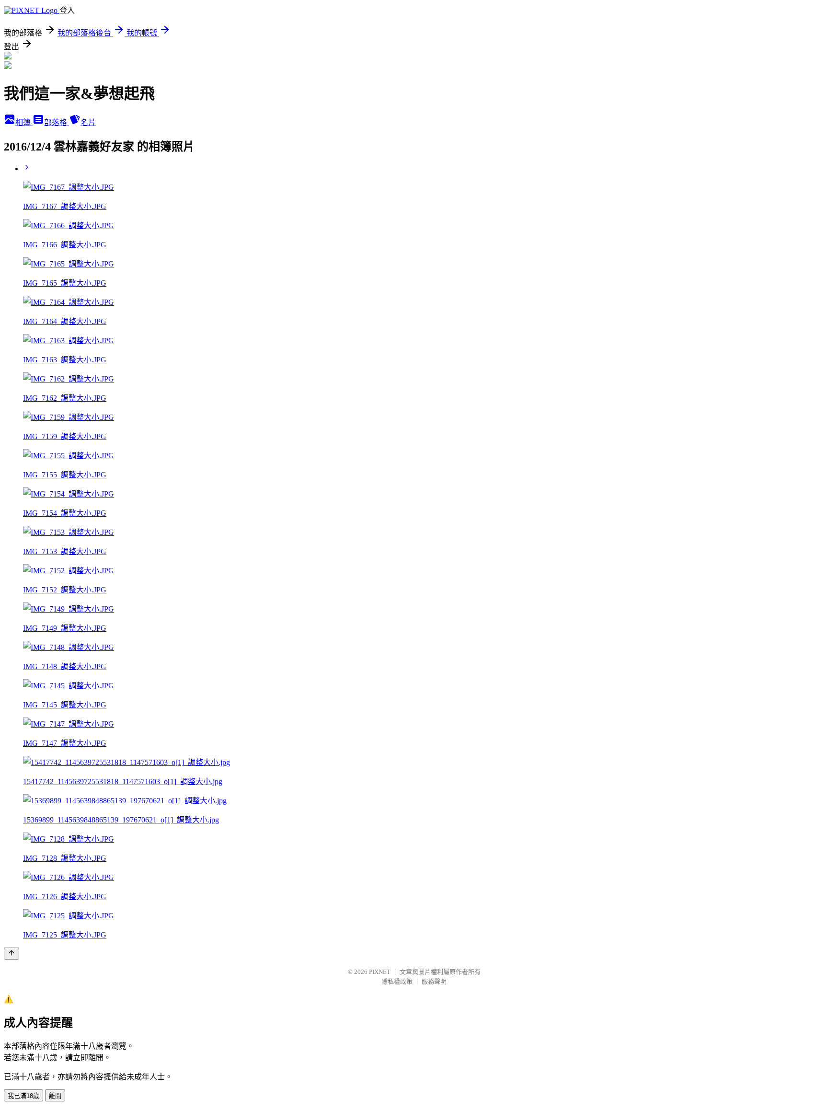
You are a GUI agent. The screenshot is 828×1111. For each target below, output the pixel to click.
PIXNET (380, 971)
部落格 (56, 122)
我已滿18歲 (23, 1095)
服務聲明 (434, 981)
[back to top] (11, 954)
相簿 (24, 122)
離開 (55, 1095)
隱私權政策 (397, 981)
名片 (88, 122)
